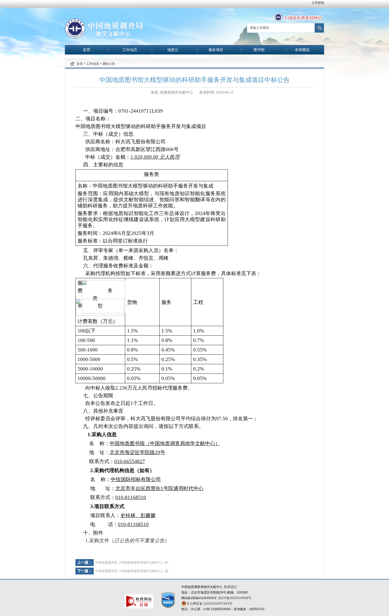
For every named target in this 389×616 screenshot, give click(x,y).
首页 (79, 64)
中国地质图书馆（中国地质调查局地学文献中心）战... (132, 571)
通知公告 (108, 64)
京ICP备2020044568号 (234, 598)
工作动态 (92, 64)
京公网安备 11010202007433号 (209, 603)
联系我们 (230, 587)
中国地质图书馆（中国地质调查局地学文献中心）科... (132, 562)
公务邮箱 (317, 2)
